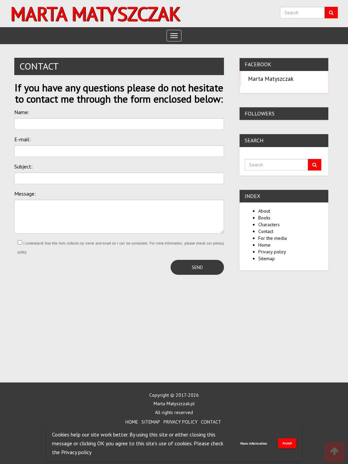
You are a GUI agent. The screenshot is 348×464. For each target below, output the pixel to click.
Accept (287, 443)
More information (253, 443)
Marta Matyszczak (271, 79)
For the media (272, 238)
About (264, 211)
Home (264, 245)
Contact (265, 231)
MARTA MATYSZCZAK (95, 13)
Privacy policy (76, 452)
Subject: (23, 166)
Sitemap (266, 258)
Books (264, 218)
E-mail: (22, 139)
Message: (25, 193)
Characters (269, 224)
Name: (21, 112)
